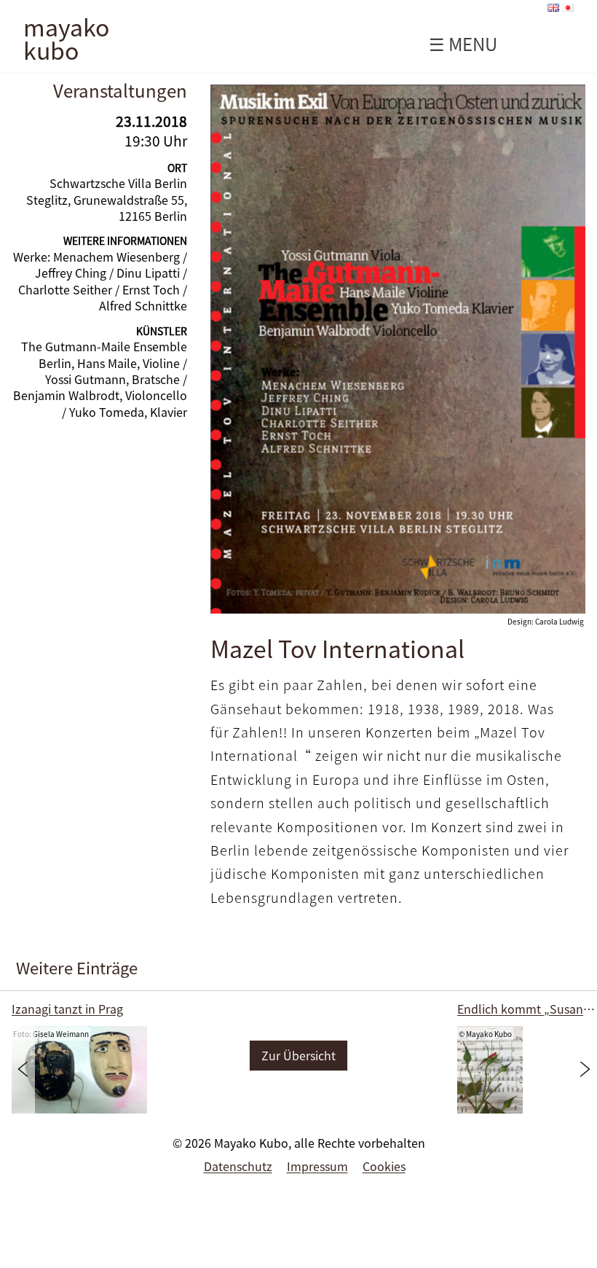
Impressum (317, 1166)
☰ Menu (463, 43)
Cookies (384, 1166)
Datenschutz (238, 1166)
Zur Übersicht (298, 1055)
